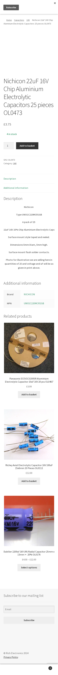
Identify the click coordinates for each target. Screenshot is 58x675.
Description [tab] (10, 178)
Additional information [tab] (16, 187)
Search (29, 669)
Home (9, 20)
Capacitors (19, 20)
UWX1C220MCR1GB (34, 303)
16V (28, 20)
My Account (9, 669)
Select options (29, 567)
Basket (45, 667)
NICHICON (29, 294)
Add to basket (27, 145)
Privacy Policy (11, 657)
